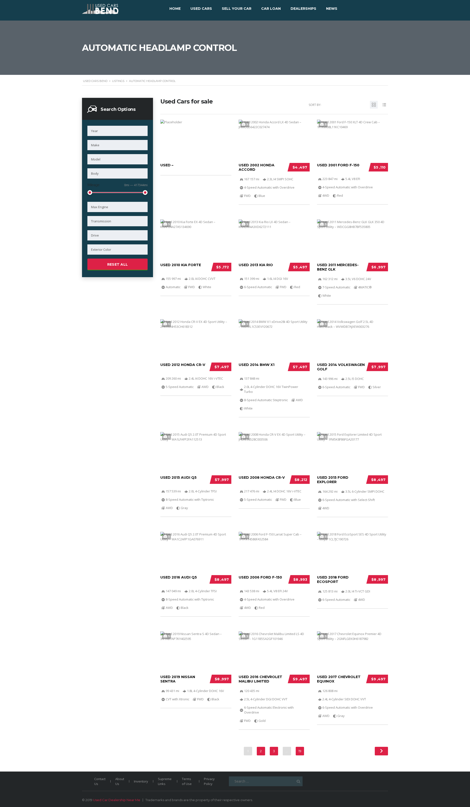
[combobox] (117, 131)
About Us (119, 781)
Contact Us (100, 781)
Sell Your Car (236, 8)
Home (175, 8)
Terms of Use (187, 781)
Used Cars (201, 8)
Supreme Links (165, 781)
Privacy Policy (209, 781)
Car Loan (271, 8)
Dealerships (303, 8)
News (331, 8)
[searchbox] (117, 131)
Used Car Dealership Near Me (116, 800)
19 (299, 751)
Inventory (141, 781)
